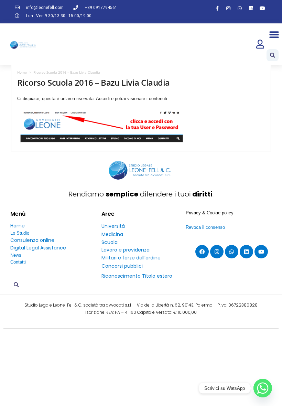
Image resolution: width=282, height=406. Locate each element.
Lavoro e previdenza (125, 249)
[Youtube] (262, 8)
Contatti (18, 262)
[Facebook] (202, 251)
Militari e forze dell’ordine (131, 257)
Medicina (112, 234)
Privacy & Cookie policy (210, 212)
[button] (274, 34)
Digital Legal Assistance (38, 247)
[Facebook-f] (217, 8)
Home (22, 72)
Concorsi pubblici (122, 266)
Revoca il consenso (205, 227)
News (15, 255)
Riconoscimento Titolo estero (136, 276)
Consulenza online (32, 240)
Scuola (109, 242)
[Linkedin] (251, 8)
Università (113, 226)
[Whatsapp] (240, 8)
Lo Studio (19, 233)
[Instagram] (228, 8)
